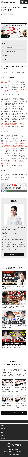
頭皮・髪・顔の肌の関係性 (9, 51)
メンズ (2, 422)
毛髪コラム (4, 432)
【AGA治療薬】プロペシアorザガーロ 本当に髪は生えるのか (20, 390)
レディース (4, 425)
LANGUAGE (22, 2)
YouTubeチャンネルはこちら (13, 413)
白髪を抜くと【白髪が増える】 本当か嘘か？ (7, 405)
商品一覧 (3, 435)
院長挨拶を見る (14, 254)
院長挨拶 (3, 428)
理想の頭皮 (5, 55)
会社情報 (3, 439)
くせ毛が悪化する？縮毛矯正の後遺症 (20, 404)
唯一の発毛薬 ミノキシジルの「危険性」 (7, 389)
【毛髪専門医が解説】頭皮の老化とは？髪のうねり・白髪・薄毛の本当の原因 (14, 346)
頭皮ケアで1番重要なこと (9, 47)
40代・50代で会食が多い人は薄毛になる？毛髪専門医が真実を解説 (13, 307)
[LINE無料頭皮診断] (14, 191)
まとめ (4, 59)
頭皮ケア (3, 14)
